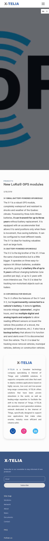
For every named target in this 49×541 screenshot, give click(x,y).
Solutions (7, 500)
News (6, 513)
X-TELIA (11, 369)
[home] (11, 4)
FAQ (6, 530)
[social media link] (12, 431)
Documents (8, 517)
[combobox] (45, 11)
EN (43, 11)
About (6, 509)
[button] (42, 4)
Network (7, 504)
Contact (7, 521)
